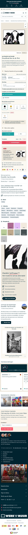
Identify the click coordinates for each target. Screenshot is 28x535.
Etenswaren (13, 212)
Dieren (3, 208)
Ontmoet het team (7, 480)
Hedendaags (22, 210)
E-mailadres (4, 422)
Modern (3, 210)
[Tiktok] (14, 499)
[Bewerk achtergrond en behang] (25, 27)
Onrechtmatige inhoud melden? (11, 522)
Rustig (3, 202)
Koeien (8, 208)
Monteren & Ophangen (8, 459)
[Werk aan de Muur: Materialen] (26, 489)
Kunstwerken (5, 486)
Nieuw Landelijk (20, 215)
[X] (12, 499)
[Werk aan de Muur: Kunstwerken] (26, 486)
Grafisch (16, 210)
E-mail (25, 448)
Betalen (5, 456)
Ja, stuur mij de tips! (7, 428)
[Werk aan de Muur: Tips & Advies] (26, 492)
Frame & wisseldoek (8, 94)
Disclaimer (19, 520)
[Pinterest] (8, 499)
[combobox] (11, 16)
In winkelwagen (15, 142)
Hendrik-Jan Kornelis (9, 56)
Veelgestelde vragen (8, 452)
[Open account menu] (23, 13)
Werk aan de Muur (6, 496)
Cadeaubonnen (6, 461)
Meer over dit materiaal (21, 74)
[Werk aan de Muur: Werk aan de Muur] (26, 496)
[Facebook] (10, 499)
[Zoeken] (25, 16)
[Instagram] (6, 499)
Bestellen (5, 454)
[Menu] (2, 13)
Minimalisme (10, 210)
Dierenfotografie (11, 215)
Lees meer (11, 181)
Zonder (8, 133)
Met (21, 133)
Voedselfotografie (14, 217)
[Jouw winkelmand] (26, 13)
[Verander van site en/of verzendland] (26, 9)
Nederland (13, 208)
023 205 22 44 (18, 448)
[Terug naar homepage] (9, 13)
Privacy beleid (21, 522)
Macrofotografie (5, 212)
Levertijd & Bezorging (8, 457)
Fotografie (20, 208)
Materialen (4, 489)
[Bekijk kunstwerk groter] (25, 24)
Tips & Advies (5, 493)
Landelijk (19, 212)
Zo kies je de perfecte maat (20, 82)
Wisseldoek (6, 97)
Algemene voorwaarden (11, 520)
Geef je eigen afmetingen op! (13, 89)
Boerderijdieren (5, 217)
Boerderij (4, 215)
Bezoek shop (4, 181)
